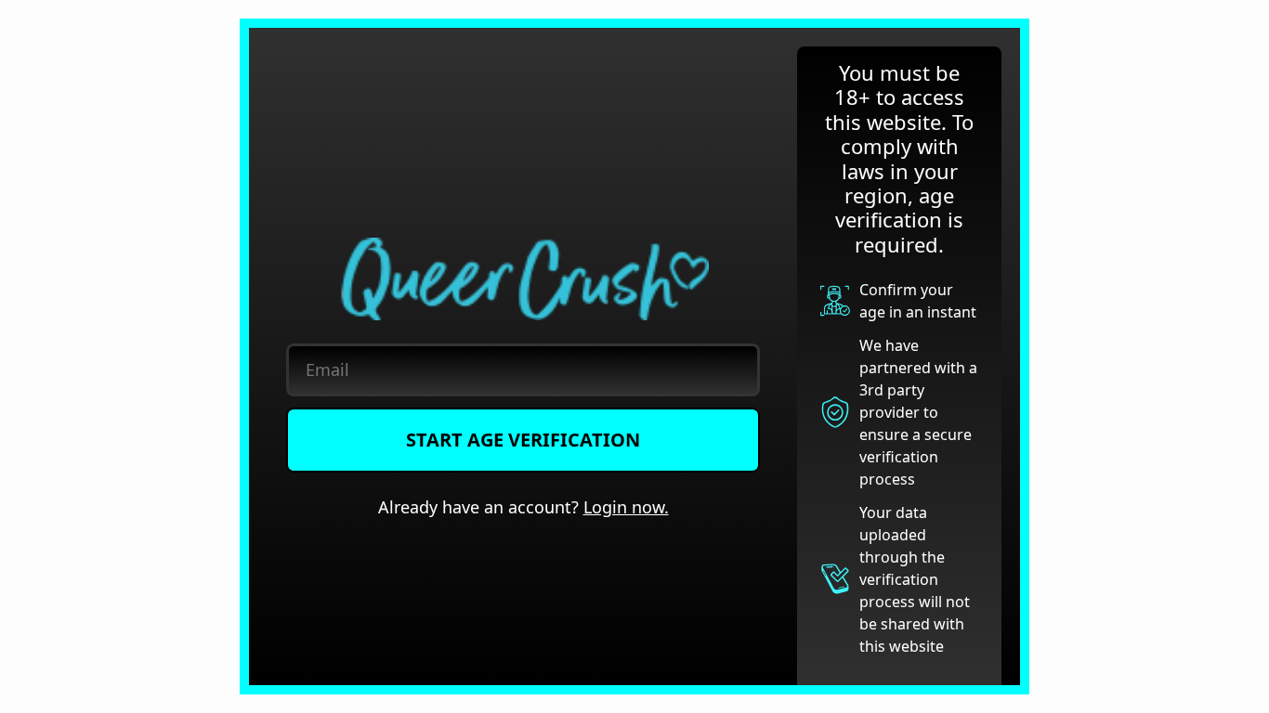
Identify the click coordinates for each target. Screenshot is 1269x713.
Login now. (626, 507)
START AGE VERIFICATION (523, 439)
